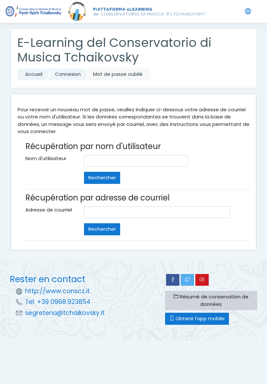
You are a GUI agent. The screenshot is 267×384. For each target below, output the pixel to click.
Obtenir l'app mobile (199, 318)
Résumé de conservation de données (213, 300)
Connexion (68, 74)
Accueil (33, 74)
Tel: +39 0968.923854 (58, 301)
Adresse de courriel (48, 209)
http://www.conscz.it (57, 291)
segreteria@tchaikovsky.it (65, 313)
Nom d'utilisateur (45, 158)
